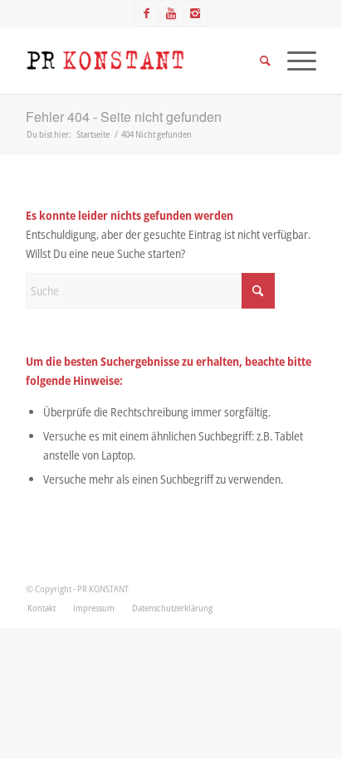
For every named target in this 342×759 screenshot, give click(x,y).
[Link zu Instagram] (195, 13)
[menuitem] (41, 608)
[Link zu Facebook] (147, 13)
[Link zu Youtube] (171, 13)
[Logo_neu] (142, 60)
